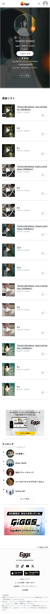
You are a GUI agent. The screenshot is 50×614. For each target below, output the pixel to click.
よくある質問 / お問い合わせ (25, 582)
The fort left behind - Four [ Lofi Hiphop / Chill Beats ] (32, 287)
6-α (18, 148)
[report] (19, 37)
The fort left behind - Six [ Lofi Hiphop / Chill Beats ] (32, 108)
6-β (18, 128)
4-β (18, 307)
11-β (19, 247)
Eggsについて (25, 579)
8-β (18, 187)
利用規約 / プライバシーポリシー (25, 586)
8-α (18, 207)
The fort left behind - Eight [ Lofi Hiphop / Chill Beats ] (32, 167)
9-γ (18, 366)
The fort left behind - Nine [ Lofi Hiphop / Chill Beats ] (32, 346)
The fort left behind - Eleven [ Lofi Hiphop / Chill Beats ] (32, 227)
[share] (15, 37)
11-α (19, 267)
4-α (18, 327)
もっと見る (25, 75)
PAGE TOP (43, 547)
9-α (18, 386)
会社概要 (25, 590)
